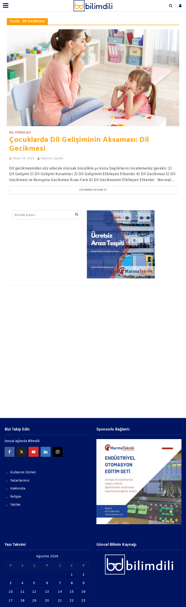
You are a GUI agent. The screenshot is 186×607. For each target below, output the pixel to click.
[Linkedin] (46, 452)
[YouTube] (34, 452)
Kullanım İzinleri (23, 472)
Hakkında (17, 489)
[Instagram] (58, 452)
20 (47, 601)
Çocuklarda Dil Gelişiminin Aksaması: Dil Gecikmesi (79, 144)
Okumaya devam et (93, 190)
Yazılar (15, 505)
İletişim (15, 497)
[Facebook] (10, 452)
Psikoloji (23, 133)
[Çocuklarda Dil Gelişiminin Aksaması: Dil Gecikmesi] (93, 77)
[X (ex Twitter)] (22, 452)
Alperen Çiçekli (52, 158)
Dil (11, 133)
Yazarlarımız (19, 481)
